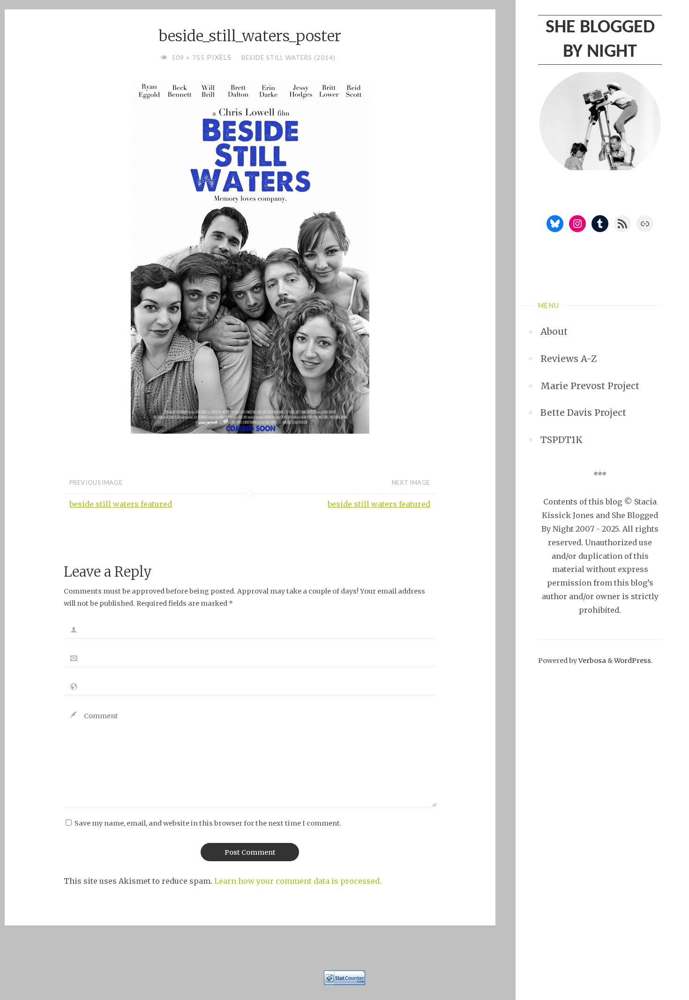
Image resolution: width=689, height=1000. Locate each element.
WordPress (632, 660)
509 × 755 (189, 57)
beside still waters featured (120, 504)
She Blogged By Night (600, 39)
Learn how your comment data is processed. (298, 881)
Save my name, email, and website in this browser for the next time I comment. (208, 823)
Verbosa (591, 660)
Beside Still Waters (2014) (288, 57)
